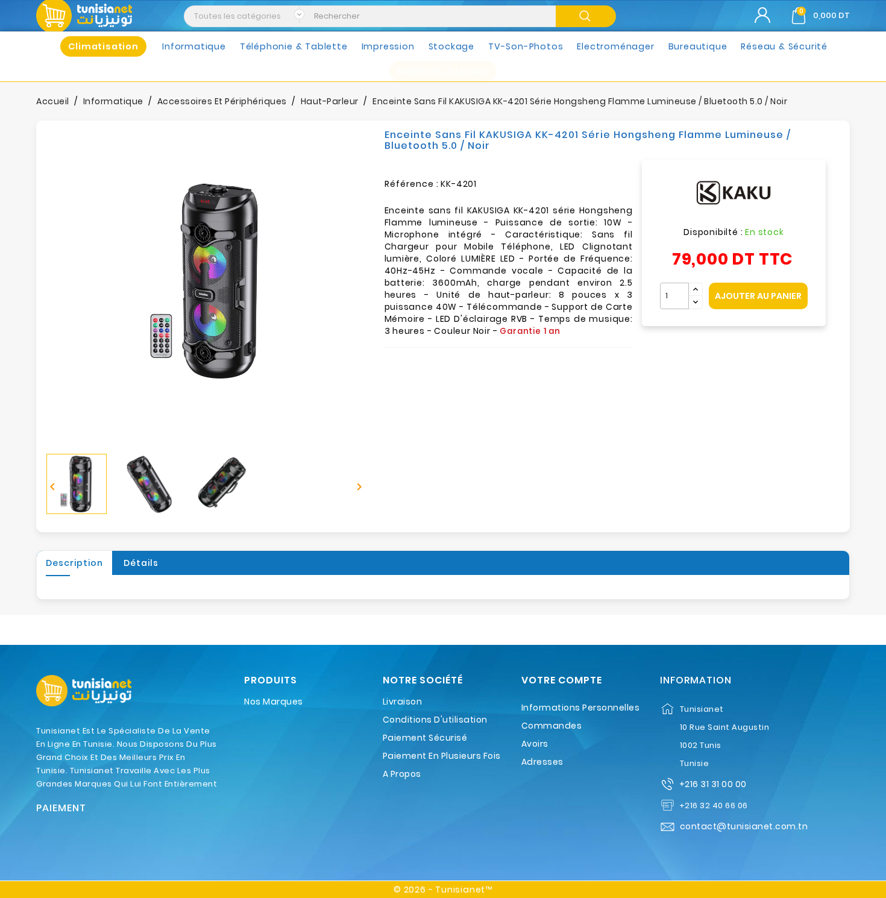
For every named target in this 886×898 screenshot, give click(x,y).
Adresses (542, 762)
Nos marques (273, 701)
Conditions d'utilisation (435, 720)
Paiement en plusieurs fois (442, 756)
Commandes (551, 726)
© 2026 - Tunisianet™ (443, 890)
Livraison (403, 701)
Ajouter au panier (758, 296)
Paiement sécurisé (425, 738)
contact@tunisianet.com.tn (744, 826)
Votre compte (561, 680)
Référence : (412, 184)
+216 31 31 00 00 (713, 784)
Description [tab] (74, 563)
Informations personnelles (580, 708)
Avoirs (534, 744)
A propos (402, 774)
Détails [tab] (141, 563)
